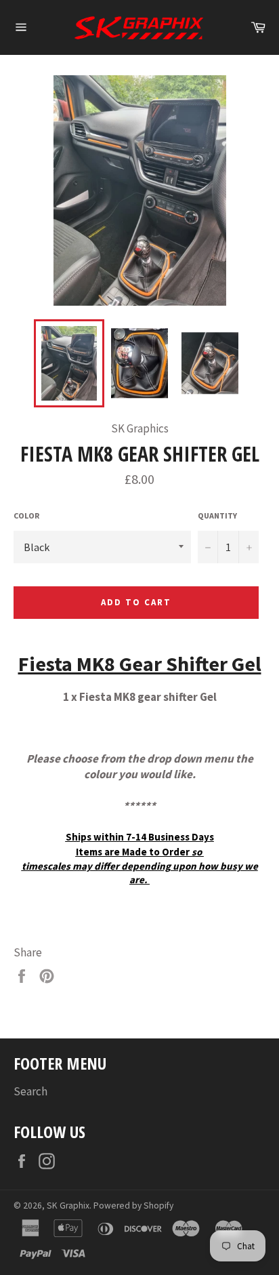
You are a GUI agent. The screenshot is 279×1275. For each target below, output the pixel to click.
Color (26, 515)
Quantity (217, 515)
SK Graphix (68, 1205)
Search (30, 1091)
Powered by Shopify (133, 1205)
